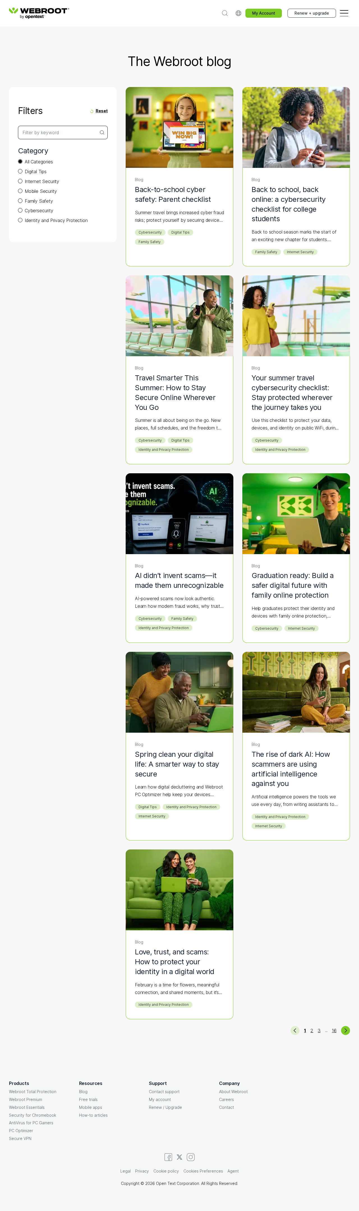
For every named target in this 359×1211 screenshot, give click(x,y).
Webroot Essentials (27, 1107)
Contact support (164, 1091)
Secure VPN (20, 1138)
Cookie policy (166, 1171)
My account (160, 1099)
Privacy (142, 1171)
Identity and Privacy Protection (56, 220)
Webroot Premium (25, 1099)
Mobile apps (90, 1107)
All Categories (39, 161)
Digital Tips (36, 171)
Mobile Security (41, 191)
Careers (226, 1099)
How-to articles (93, 1115)
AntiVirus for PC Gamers (31, 1122)
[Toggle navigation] (344, 13)
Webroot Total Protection (32, 1091)
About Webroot (233, 1091)
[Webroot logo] (39, 13)
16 (334, 1030)
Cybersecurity (39, 210)
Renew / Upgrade (165, 1107)
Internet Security (42, 181)
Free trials (88, 1099)
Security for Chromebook (32, 1115)
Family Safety (39, 201)
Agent (233, 1171)
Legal (125, 1171)
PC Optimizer (21, 1130)
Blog (83, 1091)
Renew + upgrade (311, 13)
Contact (226, 1107)
